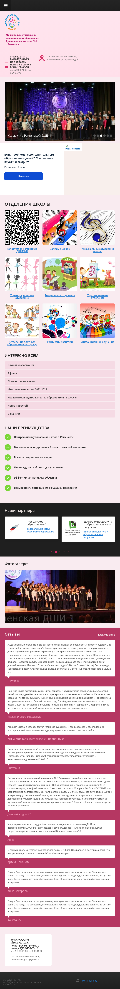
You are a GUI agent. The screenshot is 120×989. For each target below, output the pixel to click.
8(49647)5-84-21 (19, 56)
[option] (60, 596)
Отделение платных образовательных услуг (22, 343)
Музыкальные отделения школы (98, 250)
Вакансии (14, 413)
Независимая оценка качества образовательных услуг (42, 397)
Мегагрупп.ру (89, 980)
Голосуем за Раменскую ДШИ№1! (22, 250)
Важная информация (21, 365)
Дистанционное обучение (97, 342)
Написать (23, 176)
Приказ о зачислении (21, 381)
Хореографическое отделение (22, 297)
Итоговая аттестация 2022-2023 (27, 389)
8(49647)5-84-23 (19, 59)
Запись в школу (60, 249)
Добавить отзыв (106, 635)
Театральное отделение (60, 295)
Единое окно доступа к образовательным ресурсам (95, 534)
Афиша (12, 373)
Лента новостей (18, 405)
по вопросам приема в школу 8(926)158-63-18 (20, 64)
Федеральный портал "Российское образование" (41, 530)
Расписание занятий (60, 342)
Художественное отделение (97, 297)
